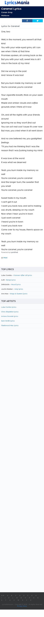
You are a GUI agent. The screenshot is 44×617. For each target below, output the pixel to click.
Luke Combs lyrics (8, 307)
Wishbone (5, 15)
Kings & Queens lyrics (18, 294)
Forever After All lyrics (23, 275)
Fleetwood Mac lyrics (9, 325)
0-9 (2, 595)
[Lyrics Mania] (22, 3)
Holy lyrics (19, 289)
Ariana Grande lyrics (9, 316)
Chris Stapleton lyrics (9, 312)
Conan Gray (6, 12)
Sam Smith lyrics (8, 321)
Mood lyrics (16, 284)
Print (5, 258)
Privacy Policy (22, 606)
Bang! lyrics (11, 280)
